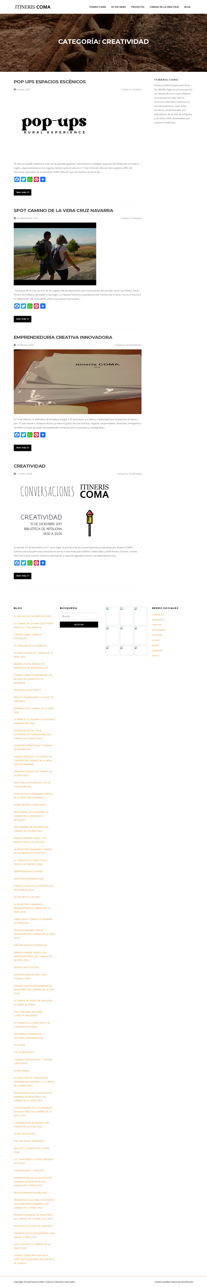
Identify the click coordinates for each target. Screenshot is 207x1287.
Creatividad (135, 473)
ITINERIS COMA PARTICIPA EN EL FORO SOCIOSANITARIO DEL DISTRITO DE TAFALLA (34, 1259)
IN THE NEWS (118, 6)
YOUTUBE (157, 635)
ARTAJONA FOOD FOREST (27, 689)
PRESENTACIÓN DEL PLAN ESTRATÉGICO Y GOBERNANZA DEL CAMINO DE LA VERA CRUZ (32, 734)
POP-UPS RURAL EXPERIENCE (29, 1141)
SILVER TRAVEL (21, 1070)
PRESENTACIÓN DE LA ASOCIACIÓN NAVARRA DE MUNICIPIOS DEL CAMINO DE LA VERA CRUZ (33, 1096)
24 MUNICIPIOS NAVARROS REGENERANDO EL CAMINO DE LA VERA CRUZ (32, 908)
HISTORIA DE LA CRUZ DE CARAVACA (33, 1225)
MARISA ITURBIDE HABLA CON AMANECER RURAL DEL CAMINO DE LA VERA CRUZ (33, 956)
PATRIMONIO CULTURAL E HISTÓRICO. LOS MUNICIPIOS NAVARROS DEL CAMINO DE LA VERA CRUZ (34, 1203)
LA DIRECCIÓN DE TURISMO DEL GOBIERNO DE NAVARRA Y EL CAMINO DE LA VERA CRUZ (34, 1081)
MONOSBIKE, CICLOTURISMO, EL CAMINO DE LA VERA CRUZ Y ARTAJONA (31, 816)
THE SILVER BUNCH (24, 1052)
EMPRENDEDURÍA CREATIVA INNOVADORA (63, 337)
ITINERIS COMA (97, 6)
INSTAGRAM (158, 629)
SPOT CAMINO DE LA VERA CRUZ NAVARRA (63, 210)
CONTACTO (158, 614)
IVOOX (155, 655)
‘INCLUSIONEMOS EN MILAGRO (30, 1192)
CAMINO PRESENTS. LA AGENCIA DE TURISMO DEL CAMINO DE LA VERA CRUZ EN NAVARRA (33, 760)
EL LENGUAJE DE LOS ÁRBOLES (30, 645)
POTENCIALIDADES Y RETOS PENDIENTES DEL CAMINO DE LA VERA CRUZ (34, 934)
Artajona (137, 89)
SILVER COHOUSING (24, 1133)
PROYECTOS (137, 6)
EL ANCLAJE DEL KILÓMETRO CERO (32, 616)
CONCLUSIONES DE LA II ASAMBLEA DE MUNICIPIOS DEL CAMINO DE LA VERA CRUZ (33, 1111)
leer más (21, 192)
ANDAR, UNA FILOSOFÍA (26, 967)
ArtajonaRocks (134, 344)
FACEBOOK (158, 619)
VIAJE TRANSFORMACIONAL (29, 878)
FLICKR (155, 640)
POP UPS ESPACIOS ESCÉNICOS (50, 81)
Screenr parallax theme (166, 1281)
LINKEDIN (157, 650)
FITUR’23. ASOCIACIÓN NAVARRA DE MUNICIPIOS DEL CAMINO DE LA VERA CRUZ (34, 989)
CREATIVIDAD (29, 466)
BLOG (187, 6)
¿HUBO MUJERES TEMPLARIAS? (30, 804)
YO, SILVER (19, 1044)
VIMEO (155, 645)
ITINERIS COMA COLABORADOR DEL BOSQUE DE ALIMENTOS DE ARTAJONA (33, 679)
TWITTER (156, 624)
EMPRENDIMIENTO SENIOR (28, 871)
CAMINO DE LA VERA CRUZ (164, 6)
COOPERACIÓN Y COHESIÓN (29, 1170)
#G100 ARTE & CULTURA (27, 896)
